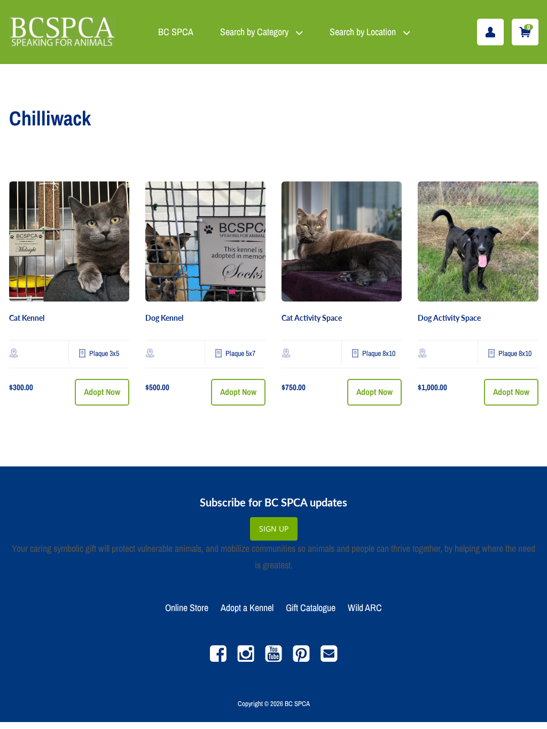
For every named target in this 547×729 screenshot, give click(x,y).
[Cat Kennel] (69, 241)
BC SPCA (175, 31)
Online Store (186, 607)
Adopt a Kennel (247, 607)
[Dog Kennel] (205, 241)
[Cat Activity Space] (342, 241)
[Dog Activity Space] (478, 241)
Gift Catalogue (310, 607)
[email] (329, 658)
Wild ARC (365, 607)
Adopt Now (102, 392)
